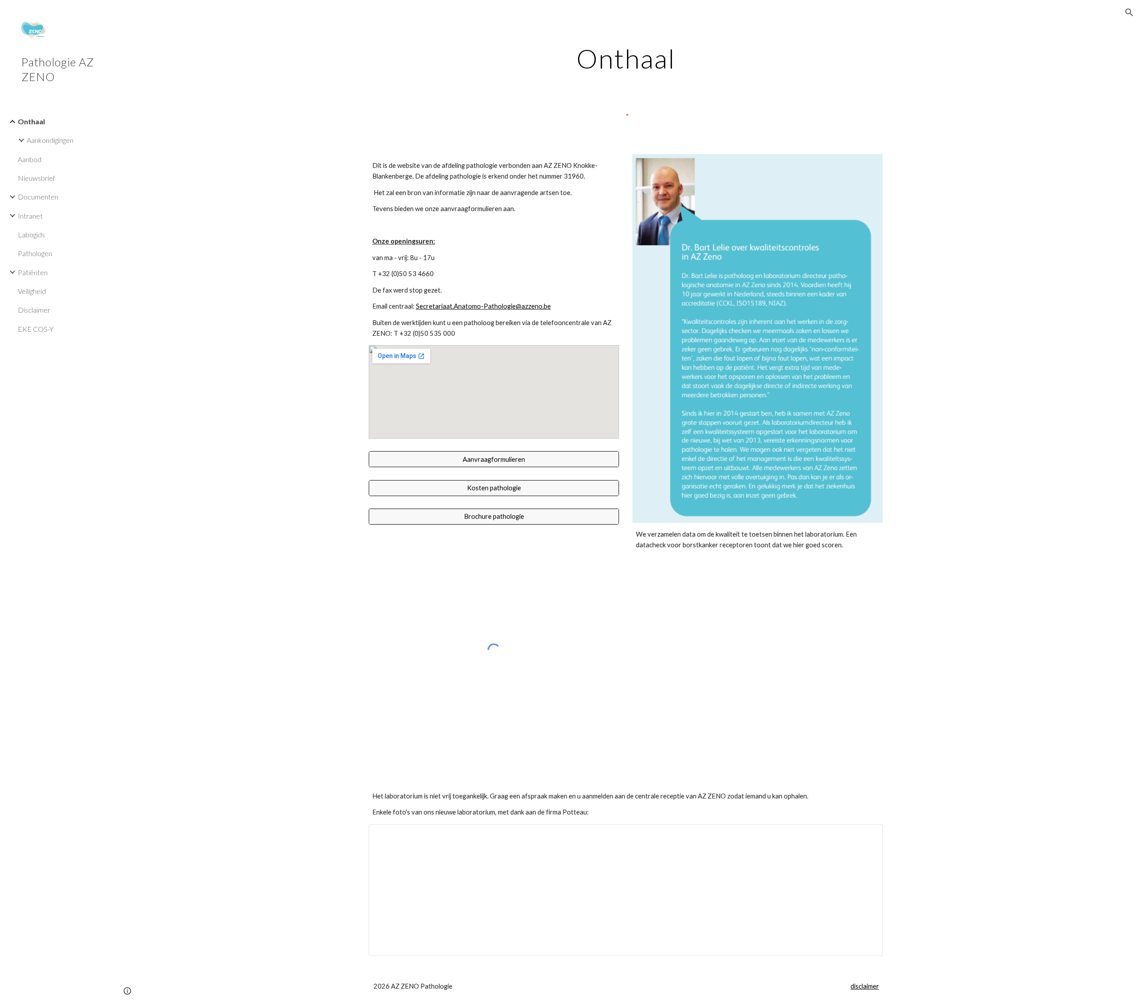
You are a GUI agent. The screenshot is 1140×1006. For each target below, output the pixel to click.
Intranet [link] (30, 216)
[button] (1129, 12)
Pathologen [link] (35, 253)
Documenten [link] (38, 196)
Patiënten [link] (33, 272)
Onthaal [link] (31, 121)
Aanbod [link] (29, 159)
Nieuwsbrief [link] (36, 178)
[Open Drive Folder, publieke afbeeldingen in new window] (865, 835)
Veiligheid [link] (32, 291)
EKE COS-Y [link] (35, 329)
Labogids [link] (31, 234)
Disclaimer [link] (34, 309)
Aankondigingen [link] (50, 140)
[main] (626, 58)
